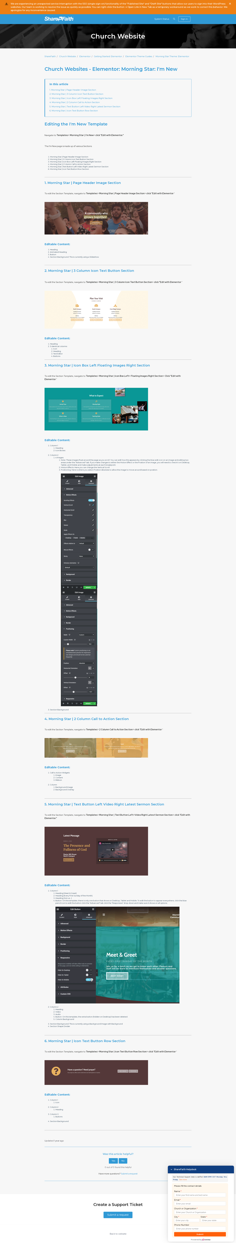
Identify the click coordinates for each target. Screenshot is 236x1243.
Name (177, 1191)
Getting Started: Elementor (108, 56)
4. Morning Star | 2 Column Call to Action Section (74, 102)
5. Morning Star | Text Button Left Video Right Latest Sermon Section (84, 106)
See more (183, 1180)
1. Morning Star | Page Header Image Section (72, 90)
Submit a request (129, 1173)
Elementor (85, 56)
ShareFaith (50, 56)
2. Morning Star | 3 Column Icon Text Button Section (76, 94)
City (176, 1217)
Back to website (118, 1233)
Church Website (67, 56)
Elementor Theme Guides (138, 56)
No (123, 1161)
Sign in (184, 19)
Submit (200, 1234)
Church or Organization (185, 1208)
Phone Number (181, 1225)
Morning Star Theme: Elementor (172, 56)
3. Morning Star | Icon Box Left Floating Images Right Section (80, 98)
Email (177, 1200)
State (204, 1217)
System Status (161, 19)
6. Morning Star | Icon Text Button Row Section (73, 110)
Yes (113, 1161)
